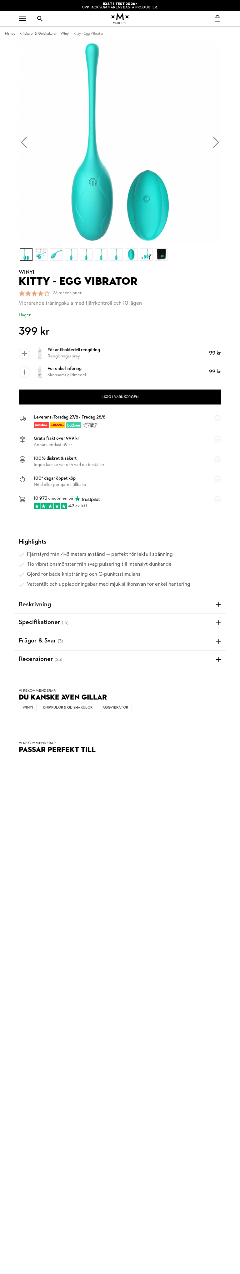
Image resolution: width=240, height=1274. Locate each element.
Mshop (10, 34)
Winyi (65, 34)
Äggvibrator (115, 708)
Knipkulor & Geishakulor (38, 34)
